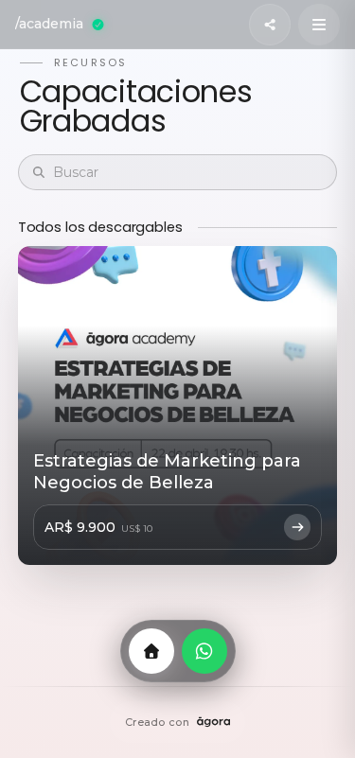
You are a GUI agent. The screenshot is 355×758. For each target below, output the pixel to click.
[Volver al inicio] (151, 651)
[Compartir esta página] (270, 24)
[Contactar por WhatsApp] (204, 651)
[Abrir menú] (319, 24)
